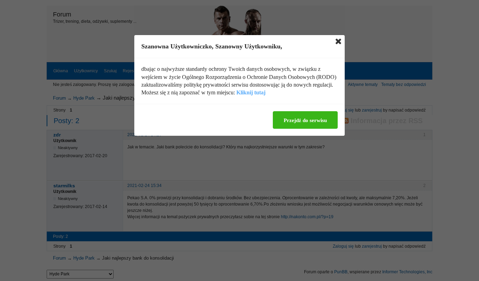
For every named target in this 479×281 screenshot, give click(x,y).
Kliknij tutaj (250, 92)
